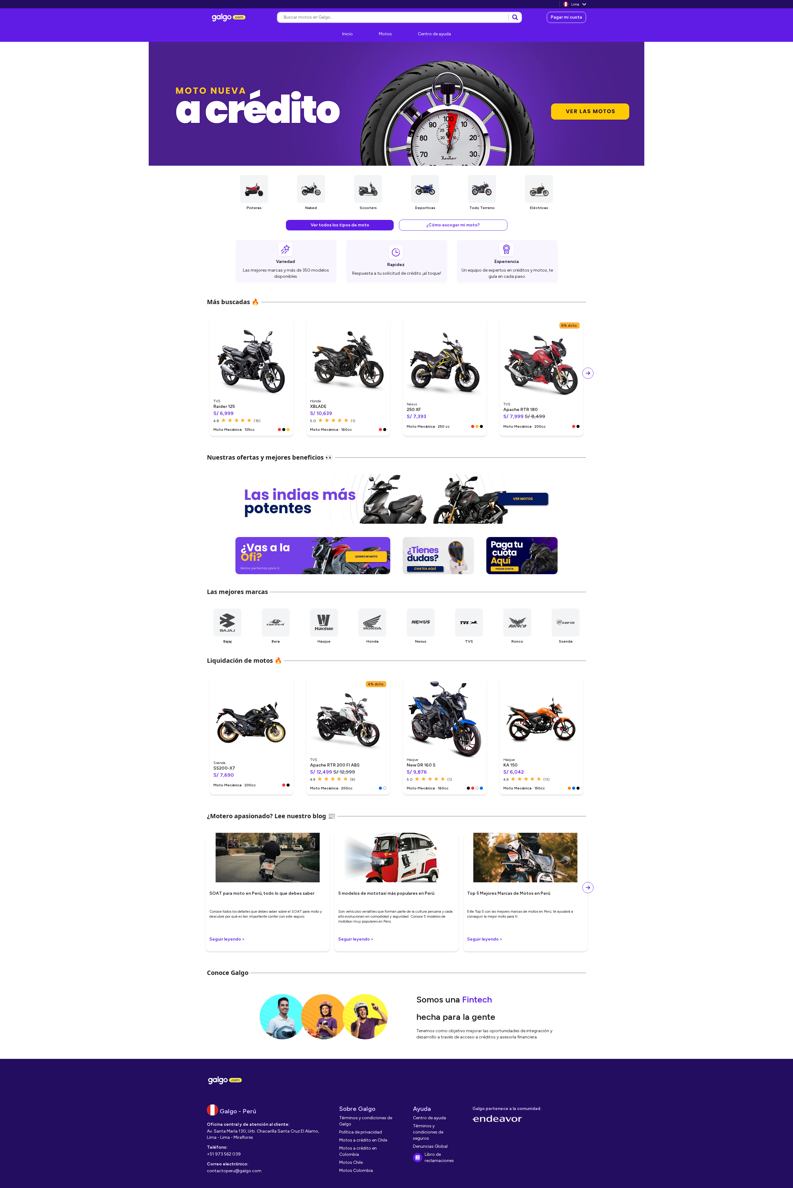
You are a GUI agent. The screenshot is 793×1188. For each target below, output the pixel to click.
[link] (229, 17)
